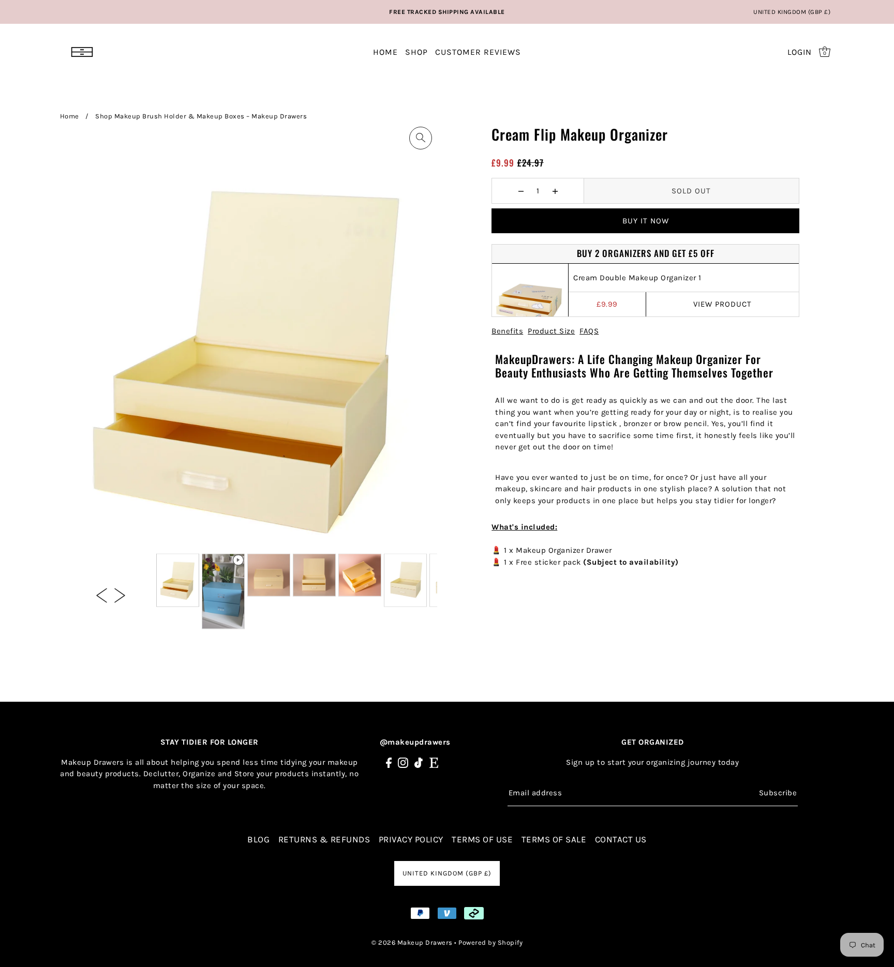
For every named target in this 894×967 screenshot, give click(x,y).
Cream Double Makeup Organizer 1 (637, 277)
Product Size (551, 331)
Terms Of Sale (554, 839)
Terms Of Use (482, 839)
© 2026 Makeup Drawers (412, 942)
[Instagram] (403, 762)
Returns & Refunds (324, 839)
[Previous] (101, 594)
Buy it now (645, 220)
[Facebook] (389, 762)
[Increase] (555, 190)
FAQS (589, 331)
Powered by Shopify (490, 942)
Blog (258, 839)
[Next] (119, 594)
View (722, 304)
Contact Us (621, 839)
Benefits (507, 331)
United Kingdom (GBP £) (791, 12)
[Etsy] (433, 762)
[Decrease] (521, 190)
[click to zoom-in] (420, 138)
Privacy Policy (411, 839)
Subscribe (778, 792)
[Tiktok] (418, 762)
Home (69, 116)
